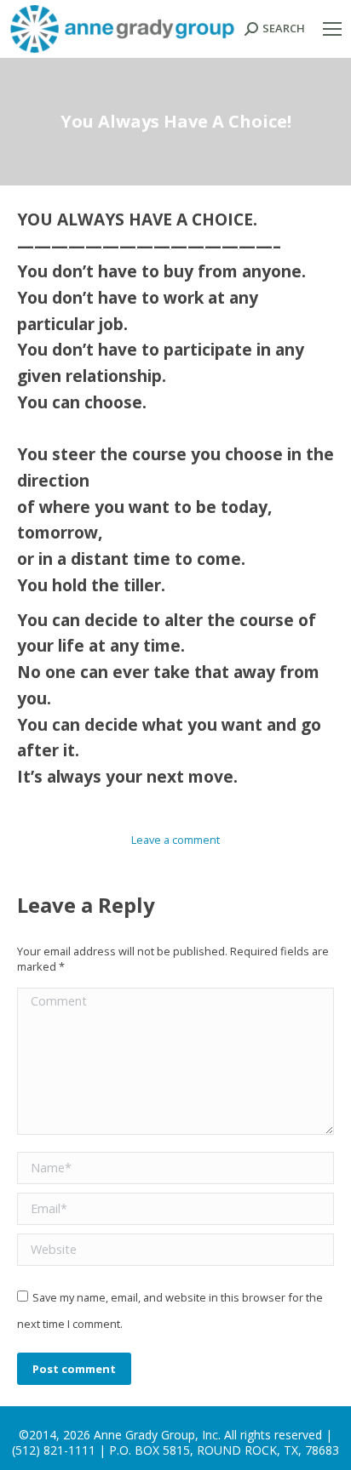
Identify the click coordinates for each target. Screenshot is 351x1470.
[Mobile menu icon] (332, 29)
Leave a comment (175, 840)
